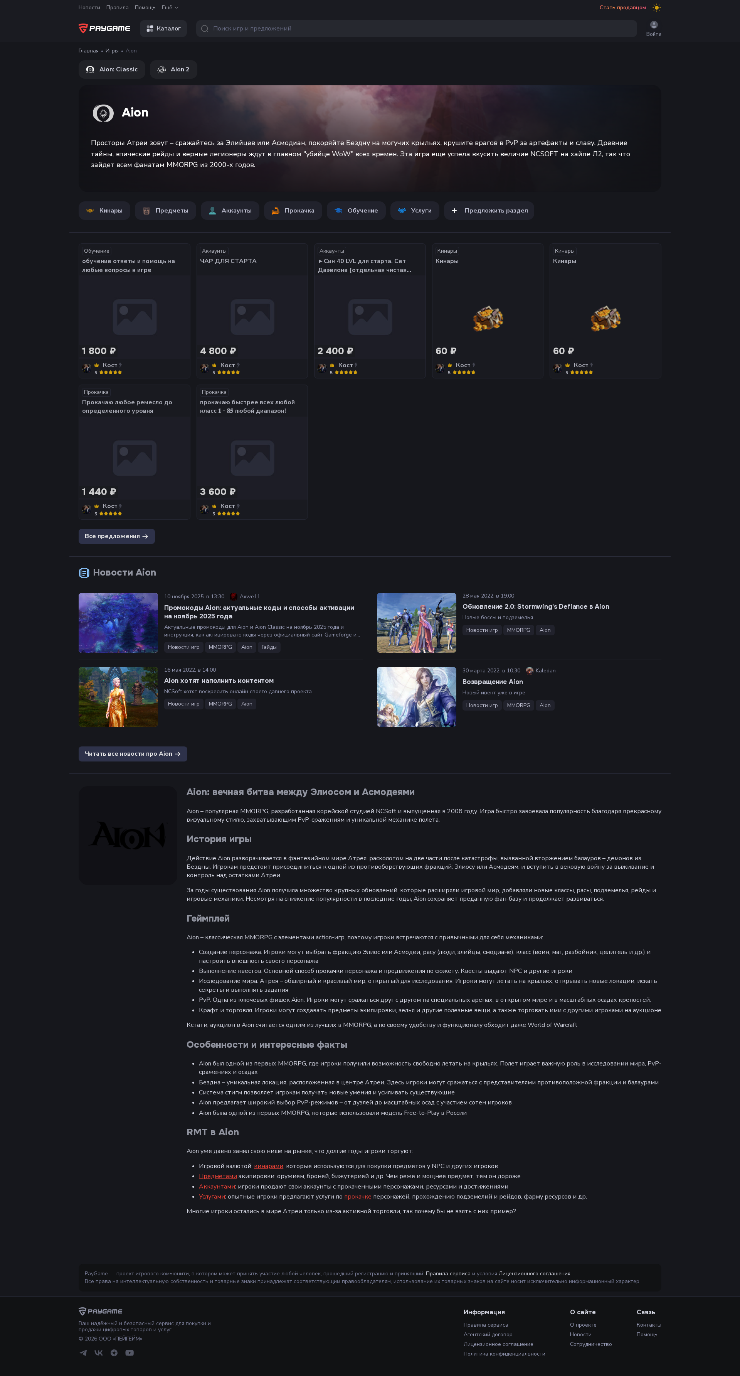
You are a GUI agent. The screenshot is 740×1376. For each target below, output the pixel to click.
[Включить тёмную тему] (656, 7)
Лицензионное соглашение (498, 1344)
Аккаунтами (217, 1186)
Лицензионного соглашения (534, 1273)
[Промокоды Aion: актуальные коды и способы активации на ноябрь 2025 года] (118, 623)
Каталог (169, 28)
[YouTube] (129, 1352)
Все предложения (112, 536)
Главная (89, 50)
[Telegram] (83, 1352)
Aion (246, 647)
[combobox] (416, 28)
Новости (89, 7)
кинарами (268, 1166)
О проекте (583, 1325)
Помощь (145, 7)
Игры (112, 50)
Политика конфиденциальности (504, 1353)
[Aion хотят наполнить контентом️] (118, 697)
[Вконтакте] (98, 1352)
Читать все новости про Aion (128, 753)
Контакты (649, 1325)
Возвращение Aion (492, 682)
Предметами (218, 1176)
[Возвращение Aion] (416, 697)
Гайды (269, 647)
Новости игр (184, 647)
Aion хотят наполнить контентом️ (219, 681)
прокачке (358, 1196)
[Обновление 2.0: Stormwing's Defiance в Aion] (416, 623)
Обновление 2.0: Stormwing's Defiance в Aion (535, 607)
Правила (117, 7)
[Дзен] (114, 1352)
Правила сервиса (448, 1273)
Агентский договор (488, 1334)
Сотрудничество (591, 1344)
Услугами (212, 1196)
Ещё (167, 7)
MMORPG (220, 647)
